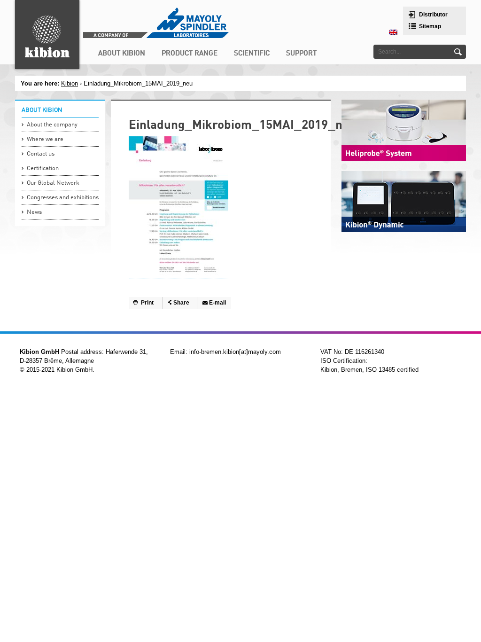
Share (181, 302)
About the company (52, 125)
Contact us (40, 154)
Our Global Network (53, 183)
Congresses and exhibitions (63, 198)
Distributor (433, 14)
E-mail (217, 302)
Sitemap (430, 26)
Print (147, 302)
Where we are (45, 139)
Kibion (69, 83)
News (34, 212)
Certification (43, 168)
